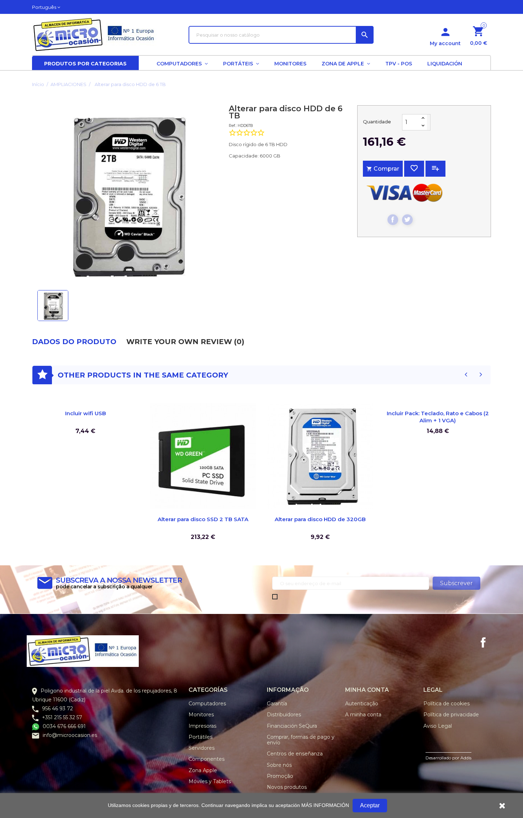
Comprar (382, 168)
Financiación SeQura (292, 726)
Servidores (202, 748)
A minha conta (363, 714)
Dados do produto (74, 341)
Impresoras (202, 726)
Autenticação (361, 703)
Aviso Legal (437, 726)
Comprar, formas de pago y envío (300, 740)
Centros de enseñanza (295, 753)
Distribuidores (284, 714)
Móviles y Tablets (210, 781)
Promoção (280, 776)
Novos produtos (287, 787)
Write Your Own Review (185, 341)
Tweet (407, 219)
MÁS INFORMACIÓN (325, 805)
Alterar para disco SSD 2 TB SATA (203, 519)
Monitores (201, 714)
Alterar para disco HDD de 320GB (320, 519)
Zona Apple (203, 770)
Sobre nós (279, 765)
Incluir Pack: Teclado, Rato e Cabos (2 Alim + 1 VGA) (438, 417)
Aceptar (370, 805)
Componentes (206, 759)
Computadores (207, 703)
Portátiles (200, 737)
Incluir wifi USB (85, 413)
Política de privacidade (451, 714)
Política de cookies (446, 703)
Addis (465, 757)
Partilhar (392, 219)
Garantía (277, 703)
